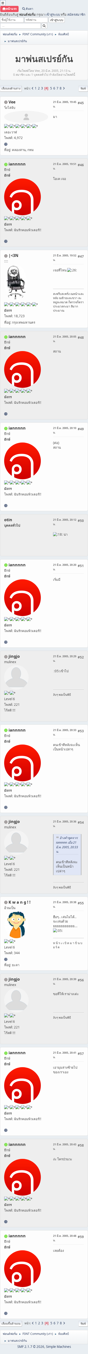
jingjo (14, 656)
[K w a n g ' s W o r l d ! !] (5, 959)
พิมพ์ (83, 88)
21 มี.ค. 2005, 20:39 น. (64, 981)
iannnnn (17, 164)
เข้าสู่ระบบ (52, 14)
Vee (12, 102)
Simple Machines (58, 1346)
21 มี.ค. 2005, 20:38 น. (64, 904)
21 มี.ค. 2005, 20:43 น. (64, 1146)
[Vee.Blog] (5, 144)
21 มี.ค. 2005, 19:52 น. (64, 257)
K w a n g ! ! (20, 902)
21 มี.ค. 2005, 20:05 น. (64, 339)
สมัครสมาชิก (76, 14)
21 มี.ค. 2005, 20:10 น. (64, 430)
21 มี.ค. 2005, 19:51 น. (64, 166)
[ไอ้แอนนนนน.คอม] (5, 241)
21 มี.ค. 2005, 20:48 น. (64, 1238)
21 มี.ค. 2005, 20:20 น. (64, 567)
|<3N (13, 255)
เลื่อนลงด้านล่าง (10, 88)
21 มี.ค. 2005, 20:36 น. (64, 824)
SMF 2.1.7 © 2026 (30, 1346)
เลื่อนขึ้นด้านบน (11, 1323)
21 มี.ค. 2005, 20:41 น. (64, 1055)
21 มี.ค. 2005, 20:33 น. (64, 732)
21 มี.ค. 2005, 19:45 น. (64, 104)
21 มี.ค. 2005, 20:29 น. (64, 658)
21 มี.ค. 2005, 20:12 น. (64, 522)
